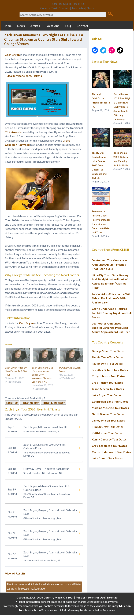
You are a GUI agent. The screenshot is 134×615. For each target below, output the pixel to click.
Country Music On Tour (58, 597)
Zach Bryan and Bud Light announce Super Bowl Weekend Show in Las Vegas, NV (42, 374)
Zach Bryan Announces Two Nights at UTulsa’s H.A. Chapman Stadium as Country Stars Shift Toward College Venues (44, 39)
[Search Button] (110, 13)
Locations (52, 26)
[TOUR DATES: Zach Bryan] (70, 355)
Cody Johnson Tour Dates (108, 376)
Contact (82, 26)
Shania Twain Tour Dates (108, 357)
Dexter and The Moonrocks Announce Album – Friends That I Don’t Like (110, 264)
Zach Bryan (12, 54)
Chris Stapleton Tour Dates (109, 445)
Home (7, 26)
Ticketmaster (14, 132)
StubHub (12, 402)
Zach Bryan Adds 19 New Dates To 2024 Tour (16, 371)
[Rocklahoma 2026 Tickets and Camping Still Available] (122, 137)
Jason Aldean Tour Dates (108, 388)
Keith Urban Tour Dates (107, 433)
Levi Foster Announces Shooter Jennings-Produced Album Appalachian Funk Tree (111, 327)
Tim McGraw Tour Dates (108, 426)
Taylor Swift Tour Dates (107, 363)
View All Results (15, 573)
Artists (35, 26)
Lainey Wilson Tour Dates (108, 420)
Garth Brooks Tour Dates (108, 414)
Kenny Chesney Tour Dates (109, 439)
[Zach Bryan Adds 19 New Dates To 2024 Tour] (16, 355)
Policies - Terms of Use (90, 597)
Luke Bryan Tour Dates (106, 395)
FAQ (68, 26)
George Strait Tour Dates (108, 351)
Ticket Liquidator (53, 402)
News (21, 26)
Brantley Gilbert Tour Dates (110, 370)
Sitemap (112, 597)
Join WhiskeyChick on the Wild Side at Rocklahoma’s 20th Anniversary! (111, 298)
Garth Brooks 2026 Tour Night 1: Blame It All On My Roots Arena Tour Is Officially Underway (122, 107)
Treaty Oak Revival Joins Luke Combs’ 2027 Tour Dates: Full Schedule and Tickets (99, 165)
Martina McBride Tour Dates (110, 407)
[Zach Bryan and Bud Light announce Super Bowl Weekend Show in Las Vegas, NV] (43, 355)
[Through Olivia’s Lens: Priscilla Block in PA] (101, 79)
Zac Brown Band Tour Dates (110, 401)
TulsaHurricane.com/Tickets (23, 75)
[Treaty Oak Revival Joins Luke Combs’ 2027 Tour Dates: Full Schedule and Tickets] (101, 137)
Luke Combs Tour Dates (107, 458)
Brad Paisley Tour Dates (107, 382)
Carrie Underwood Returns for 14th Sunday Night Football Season (112, 313)
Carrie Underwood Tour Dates (111, 452)
